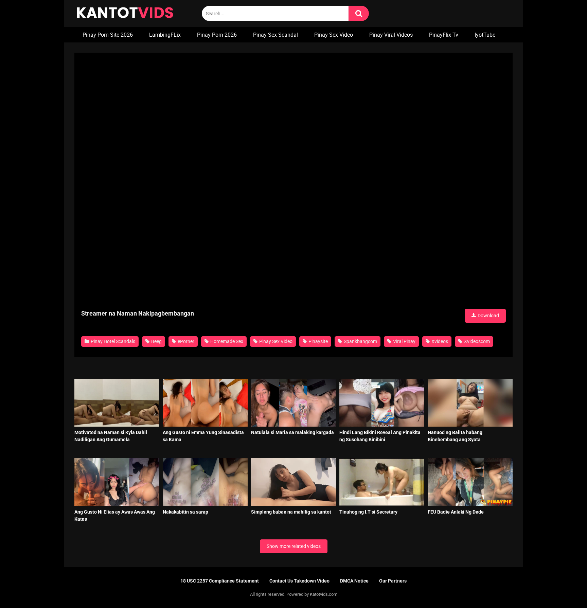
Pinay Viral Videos (391, 35)
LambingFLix (165, 35)
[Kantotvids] (125, 13)
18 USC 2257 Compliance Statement (219, 581)
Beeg (156, 341)
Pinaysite (317, 341)
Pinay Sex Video (333, 35)
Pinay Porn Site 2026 (108, 35)
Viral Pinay (403, 341)
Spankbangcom (360, 341)
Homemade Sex (226, 341)
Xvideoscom (476, 341)
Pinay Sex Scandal (275, 35)
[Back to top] (564, 587)
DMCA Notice (354, 581)
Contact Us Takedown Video (299, 581)
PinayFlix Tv (443, 35)
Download (488, 315)
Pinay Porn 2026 (217, 35)
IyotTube (485, 35)
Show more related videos (294, 546)
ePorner (185, 341)
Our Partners (393, 581)
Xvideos (439, 341)
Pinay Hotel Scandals (112, 341)
